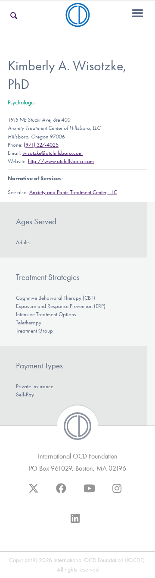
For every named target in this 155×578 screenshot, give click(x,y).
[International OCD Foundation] (78, 22)
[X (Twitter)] (33, 492)
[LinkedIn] (75, 522)
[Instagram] (117, 492)
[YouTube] (89, 492)
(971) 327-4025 (41, 144)
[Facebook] (61, 492)
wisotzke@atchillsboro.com (52, 153)
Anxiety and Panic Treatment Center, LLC (73, 192)
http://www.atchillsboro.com (61, 161)
